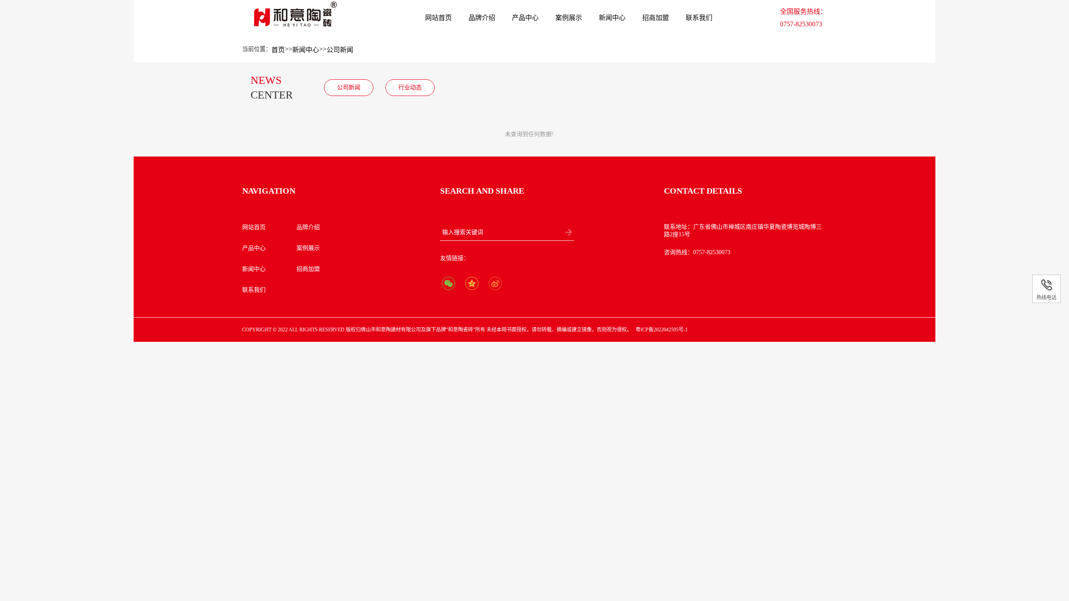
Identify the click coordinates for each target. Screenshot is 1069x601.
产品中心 (525, 18)
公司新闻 (340, 49)
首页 (278, 49)
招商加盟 (655, 18)
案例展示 (568, 18)
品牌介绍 (482, 18)
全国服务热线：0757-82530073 (803, 18)
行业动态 (410, 87)
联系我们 (699, 18)
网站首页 (438, 18)
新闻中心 (612, 18)
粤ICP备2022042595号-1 (662, 330)
